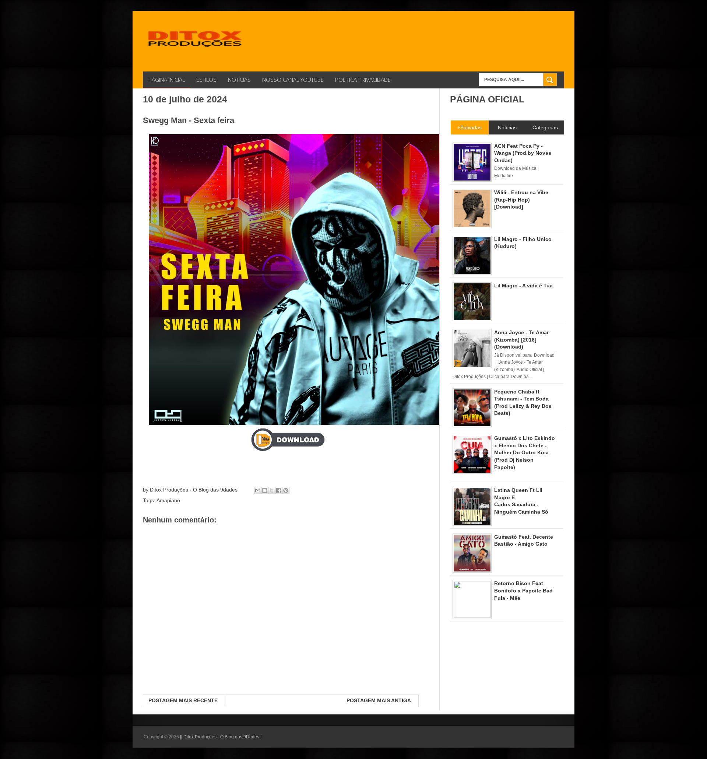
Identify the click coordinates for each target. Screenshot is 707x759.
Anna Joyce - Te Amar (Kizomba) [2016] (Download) (521, 339)
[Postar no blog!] (264, 490)
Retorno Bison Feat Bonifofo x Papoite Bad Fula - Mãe (523, 590)
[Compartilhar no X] (271, 490)
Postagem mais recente (183, 700)
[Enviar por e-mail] (257, 490)
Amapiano (168, 500)
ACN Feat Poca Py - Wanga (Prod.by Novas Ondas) (522, 153)
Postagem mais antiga (379, 700)
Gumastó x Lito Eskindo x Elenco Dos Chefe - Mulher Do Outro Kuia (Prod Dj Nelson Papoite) (524, 452)
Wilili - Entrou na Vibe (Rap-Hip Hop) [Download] (521, 199)
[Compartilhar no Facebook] (278, 490)
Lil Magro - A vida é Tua (523, 285)
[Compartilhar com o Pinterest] (285, 490)
